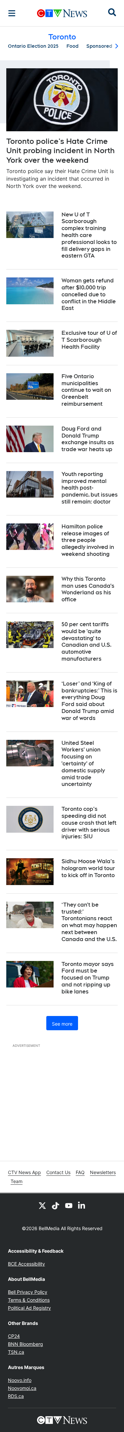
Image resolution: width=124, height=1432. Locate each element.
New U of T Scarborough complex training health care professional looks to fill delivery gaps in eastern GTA (89, 235)
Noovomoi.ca (22, 1388)
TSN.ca (16, 1352)
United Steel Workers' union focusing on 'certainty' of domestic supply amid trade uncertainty (83, 764)
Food (72, 46)
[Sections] (12, 13)
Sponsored (99, 46)
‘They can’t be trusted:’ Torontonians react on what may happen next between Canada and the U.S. (89, 922)
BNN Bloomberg (25, 1344)
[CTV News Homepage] (62, 13)
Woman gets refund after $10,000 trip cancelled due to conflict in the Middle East (89, 294)
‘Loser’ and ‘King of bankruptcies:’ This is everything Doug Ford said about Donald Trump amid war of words (89, 701)
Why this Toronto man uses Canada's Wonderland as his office (88, 589)
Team (16, 1181)
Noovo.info (19, 1380)
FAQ (80, 1172)
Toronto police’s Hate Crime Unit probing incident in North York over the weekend (60, 150)
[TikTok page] (56, 1205)
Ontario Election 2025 (33, 46)
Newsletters (103, 1172)
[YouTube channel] (69, 1205)
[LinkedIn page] (82, 1205)
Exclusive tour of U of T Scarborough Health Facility (89, 340)
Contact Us (58, 1172)
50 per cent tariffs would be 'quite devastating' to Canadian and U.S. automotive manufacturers (86, 641)
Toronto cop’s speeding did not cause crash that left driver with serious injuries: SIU (89, 823)
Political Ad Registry (29, 1308)
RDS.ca (16, 1396)
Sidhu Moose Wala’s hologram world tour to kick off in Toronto (88, 868)
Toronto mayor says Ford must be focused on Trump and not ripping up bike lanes (88, 978)
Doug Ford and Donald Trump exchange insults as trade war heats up (88, 439)
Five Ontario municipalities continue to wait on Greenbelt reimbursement (86, 390)
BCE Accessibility (26, 1264)
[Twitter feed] (42, 1205)
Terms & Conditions (29, 1300)
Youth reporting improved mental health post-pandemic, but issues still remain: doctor (90, 488)
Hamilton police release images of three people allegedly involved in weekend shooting (88, 540)
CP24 (14, 1336)
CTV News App (24, 1172)
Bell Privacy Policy (27, 1292)
